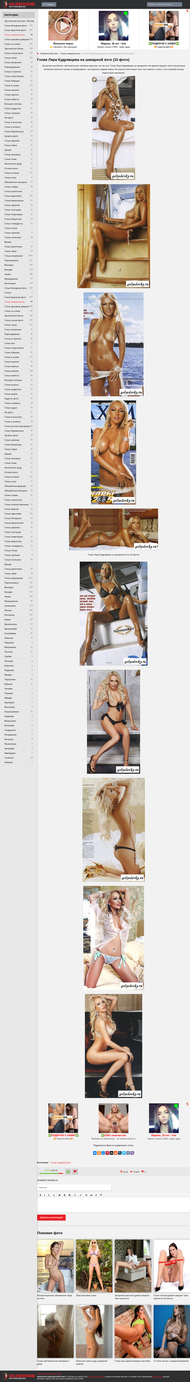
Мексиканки (10, 647)
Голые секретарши (13, 214)
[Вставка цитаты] (91, 1195)
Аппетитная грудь (13, 164)
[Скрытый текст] (86, 1195)
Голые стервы (11, 187)
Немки (7, 619)
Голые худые (10, 408)
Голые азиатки (11, 371)
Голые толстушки (12, 210)
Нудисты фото (11, 398)
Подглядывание (12, 67)
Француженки (11, 279)
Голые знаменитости (14, 35)
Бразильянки (10, 624)
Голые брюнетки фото (15, 30)
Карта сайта (56, 1374)
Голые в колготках (13, 122)
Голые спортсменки (14, 76)
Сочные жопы (11, 168)
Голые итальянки (12, 237)
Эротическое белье (13, 48)
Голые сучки (10, 177)
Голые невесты (11, 99)
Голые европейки (12, 196)
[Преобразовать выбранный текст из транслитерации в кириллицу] (96, 1195)
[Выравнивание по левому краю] (59, 1195)
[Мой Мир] (103, 1153)
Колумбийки (10, 633)
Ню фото (8, 117)
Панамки (8, 693)
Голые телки (10, 159)
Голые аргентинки (13, 246)
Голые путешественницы (16, 504)
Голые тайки (10, 251)
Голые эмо (9, 343)
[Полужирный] (40, 1195)
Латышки (8, 661)
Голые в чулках (11, 85)
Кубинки (8, 684)
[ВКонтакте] (95, 1153)
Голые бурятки (11, 509)
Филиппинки (10, 744)
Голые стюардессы (13, 223)
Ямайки (8, 675)
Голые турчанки (12, 233)
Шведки (8, 698)
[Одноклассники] (99, 1153)
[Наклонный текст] (44, 1195)
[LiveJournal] (120, 1153)
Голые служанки (12, 113)
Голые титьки (10, 228)
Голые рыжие (11, 394)
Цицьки (7, 150)
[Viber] (132, 1153)
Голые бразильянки (13, 200)
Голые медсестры (13, 219)
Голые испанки (11, 173)
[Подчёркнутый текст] (49, 1195)
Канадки (8, 269)
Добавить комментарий (51, 1217)
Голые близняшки (13, 444)
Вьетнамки (9, 707)
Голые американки (13, 256)
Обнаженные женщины (15, 182)
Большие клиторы (13, 104)
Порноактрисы (11, 260)
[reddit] (115, 1153)
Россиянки (9, 615)
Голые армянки (11, 140)
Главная (50, 4)
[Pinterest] (107, 1153)
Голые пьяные (11, 385)
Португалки (9, 679)
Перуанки (9, 642)
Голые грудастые (12, 108)
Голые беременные (14, 131)
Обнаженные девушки (15, 486)
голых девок (158, 1377)
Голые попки (10, 58)
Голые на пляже (12, 44)
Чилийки (8, 688)
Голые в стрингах (12, 71)
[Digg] (111, 1153)
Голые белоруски (12, 518)
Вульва (7, 242)
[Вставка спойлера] (101, 1195)
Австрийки (9, 748)
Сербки (8, 656)
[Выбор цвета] (80, 1195)
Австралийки (10, 629)
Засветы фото (11, 136)
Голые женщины (12, 154)
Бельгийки (9, 725)
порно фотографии (96, 1377)
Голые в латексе (12, 127)
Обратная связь (44, 1374)
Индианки (9, 670)
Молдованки (10, 734)
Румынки (8, 638)
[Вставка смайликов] (75, 1195)
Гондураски (10, 730)
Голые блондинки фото (15, 25)
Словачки (9, 758)
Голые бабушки (11, 81)
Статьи (7, 292)
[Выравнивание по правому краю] (69, 1195)
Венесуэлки (10, 721)
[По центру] (64, 1195)
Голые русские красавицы (17, 426)
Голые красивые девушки (16, 39)
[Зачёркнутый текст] (54, 1195)
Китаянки (8, 739)
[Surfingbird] (124, 1153)
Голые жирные (11, 94)
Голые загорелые (12, 62)
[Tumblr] (128, 1153)
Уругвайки (9, 702)
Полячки (8, 652)
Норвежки (9, 716)
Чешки (7, 274)
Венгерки (8, 265)
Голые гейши (10, 145)
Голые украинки (12, 205)
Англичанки (10, 283)
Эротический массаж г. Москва (19, 21)
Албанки (8, 762)
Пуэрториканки (11, 711)
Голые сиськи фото (13, 53)
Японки (8, 610)
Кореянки (9, 665)
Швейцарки (9, 753)
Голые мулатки (11, 90)
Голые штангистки (13, 191)
